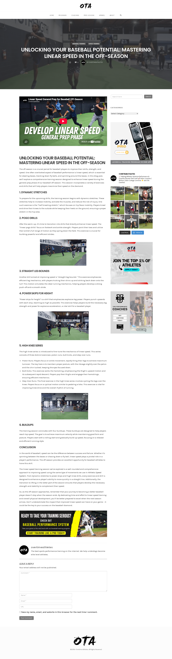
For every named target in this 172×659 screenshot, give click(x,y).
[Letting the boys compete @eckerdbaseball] (117, 193)
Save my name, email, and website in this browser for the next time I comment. (59, 612)
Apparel (102, 15)
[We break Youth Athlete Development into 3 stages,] (117, 207)
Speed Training (94, 44)
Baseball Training (79, 44)
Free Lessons (89, 15)
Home (52, 15)
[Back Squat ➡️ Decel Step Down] (131, 207)
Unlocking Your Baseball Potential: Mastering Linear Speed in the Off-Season (86, 53)
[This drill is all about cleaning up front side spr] (131, 222)
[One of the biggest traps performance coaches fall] (146, 193)
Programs (63, 15)
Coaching (75, 15)
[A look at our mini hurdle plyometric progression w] (146, 222)
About (112, 15)
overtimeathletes (42, 547)
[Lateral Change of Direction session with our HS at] (117, 222)
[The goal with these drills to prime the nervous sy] (146, 207)
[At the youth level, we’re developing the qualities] (131, 193)
